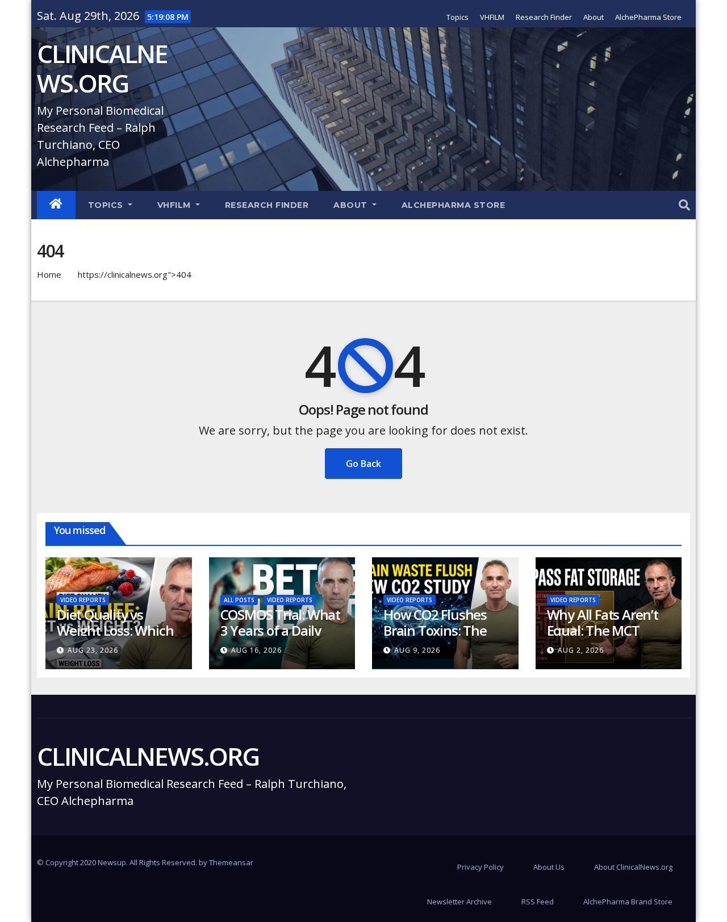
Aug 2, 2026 (581, 650)
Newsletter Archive (459, 901)
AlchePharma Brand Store (627, 901)
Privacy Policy (480, 867)
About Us (549, 867)
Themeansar (231, 862)
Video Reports (83, 600)
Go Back (363, 463)
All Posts (239, 600)
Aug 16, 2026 (256, 650)
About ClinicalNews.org (633, 867)
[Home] (56, 205)
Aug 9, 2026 (417, 650)
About (593, 17)
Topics (457, 17)
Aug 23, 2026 (93, 650)
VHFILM (492, 17)
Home (49, 274)
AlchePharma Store (648, 17)
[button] (684, 204)
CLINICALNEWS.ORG (102, 68)
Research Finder (544, 17)
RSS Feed (537, 901)
